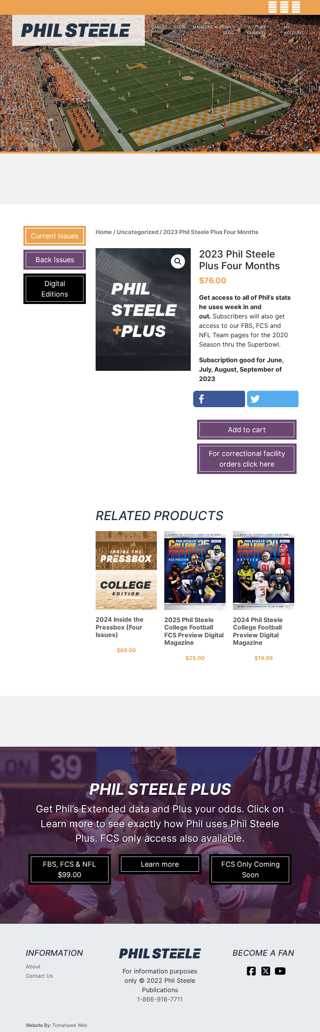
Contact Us (39, 976)
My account (294, 30)
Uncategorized (137, 232)
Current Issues (54, 236)
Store (180, 27)
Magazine (203, 27)
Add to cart (247, 430)
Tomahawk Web (69, 1025)
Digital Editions (54, 288)
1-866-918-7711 (160, 999)
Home (104, 232)
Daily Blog (229, 30)
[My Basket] (308, 7)
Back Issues (55, 260)
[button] (178, 261)
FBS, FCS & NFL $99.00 (69, 869)
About (161, 27)
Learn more (160, 864)
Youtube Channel (257, 30)
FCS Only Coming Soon (250, 869)
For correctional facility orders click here (247, 458)
